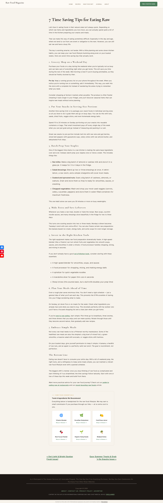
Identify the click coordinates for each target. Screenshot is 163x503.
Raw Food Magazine (21, 4)
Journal (99, 4)
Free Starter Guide (148, 4)
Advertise (98, 491)
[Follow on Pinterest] (2, 251)
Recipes (78, 4)
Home (71, 4)
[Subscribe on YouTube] (2, 256)
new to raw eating (63, 316)
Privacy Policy (86, 491)
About (107, 4)
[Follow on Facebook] (2, 247)
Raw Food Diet (88, 4)
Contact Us (73, 491)
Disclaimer (110, 494)
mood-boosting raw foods (86, 385)
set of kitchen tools (81, 254)
